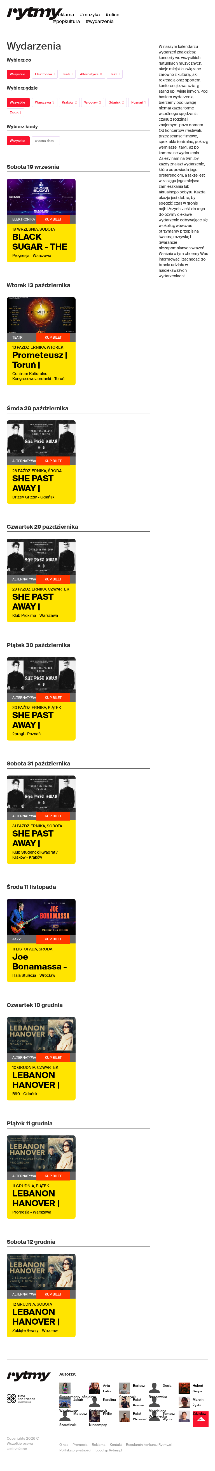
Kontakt (116, 1444)
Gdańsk (116, 102)
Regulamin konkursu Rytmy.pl (149, 1444)
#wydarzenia (100, 21)
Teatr (67, 74)
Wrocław (92, 102)
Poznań (138, 102)
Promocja (80, 1444)
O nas (63, 1444)
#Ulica (113, 14)
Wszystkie (17, 74)
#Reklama (63, 14)
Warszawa (44, 102)
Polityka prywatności (75, 1450)
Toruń (15, 113)
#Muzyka (90, 14)
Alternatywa (91, 74)
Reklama (99, 1444)
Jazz (115, 74)
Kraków (69, 102)
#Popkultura (66, 21)
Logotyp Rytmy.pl (108, 1450)
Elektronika (45, 74)
